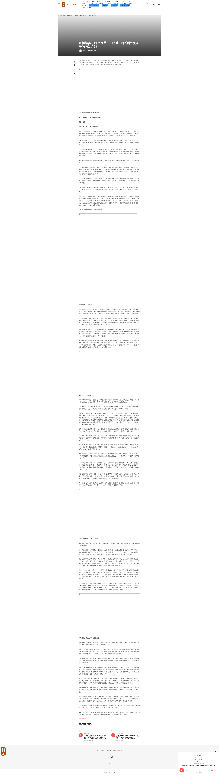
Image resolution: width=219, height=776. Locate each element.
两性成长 (107, 1)
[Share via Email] (74, 73)
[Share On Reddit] (74, 69)
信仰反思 (123, 1)
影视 (130, 1)
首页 (83, 1)
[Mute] (212, 770)
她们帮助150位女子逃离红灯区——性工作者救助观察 (127, 737)
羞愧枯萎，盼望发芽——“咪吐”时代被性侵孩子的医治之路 (198, 765)
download (87, 734)
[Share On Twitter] (74, 61)
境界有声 (113, 750)
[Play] (181, 770)
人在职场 (115, 1)
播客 (108, 750)
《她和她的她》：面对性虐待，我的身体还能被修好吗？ (95, 737)
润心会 (89, 7)
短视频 (83, 7)
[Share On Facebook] (74, 65)
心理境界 (99, 1)
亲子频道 (90, 3)
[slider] (215, 769)
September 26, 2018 (199, 763)
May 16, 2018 (119, 740)
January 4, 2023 (88, 740)
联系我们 (103, 750)
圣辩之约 (120, 750)
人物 (93, 1)
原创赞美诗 (123, 3)
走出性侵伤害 (83, 718)
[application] (198, 770)
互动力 (83, 3)
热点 (87, 1)
